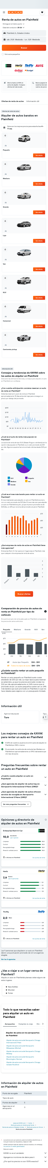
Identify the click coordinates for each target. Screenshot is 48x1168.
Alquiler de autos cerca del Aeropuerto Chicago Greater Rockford (23, 1063)
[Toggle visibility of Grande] (11, 484)
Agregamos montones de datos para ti (18, 1157)
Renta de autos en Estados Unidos (13, 1127)
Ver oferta (39, 155)
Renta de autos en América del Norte (22, 1125)
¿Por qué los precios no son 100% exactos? (21, 1161)
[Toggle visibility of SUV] (11, 478)
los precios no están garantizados (13, 1146)
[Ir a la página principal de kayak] (15, 12)
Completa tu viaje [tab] (26, 1024)
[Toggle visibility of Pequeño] (29, 478)
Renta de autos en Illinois (35, 1127)
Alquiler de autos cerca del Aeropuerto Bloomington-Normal (20, 1058)
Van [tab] (42, 630)
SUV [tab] (36, 630)
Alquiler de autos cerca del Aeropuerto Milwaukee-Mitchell (20, 1047)
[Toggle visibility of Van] (28, 481)
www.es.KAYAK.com (19, 1123)
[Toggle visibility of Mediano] (12, 481)
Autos (30, 1123)
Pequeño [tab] (6, 630)
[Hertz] (41, 871)
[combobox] (14, 24)
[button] (4, 12)
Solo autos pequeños (12, 54)
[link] (24, 594)
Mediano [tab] (17, 630)
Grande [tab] (28, 630)
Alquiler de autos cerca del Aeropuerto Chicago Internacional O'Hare (23, 1041)
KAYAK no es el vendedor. (13, 1153)
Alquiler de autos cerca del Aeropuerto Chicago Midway (23, 1052)
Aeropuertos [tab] (10, 1024)
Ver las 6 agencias (8, 959)
